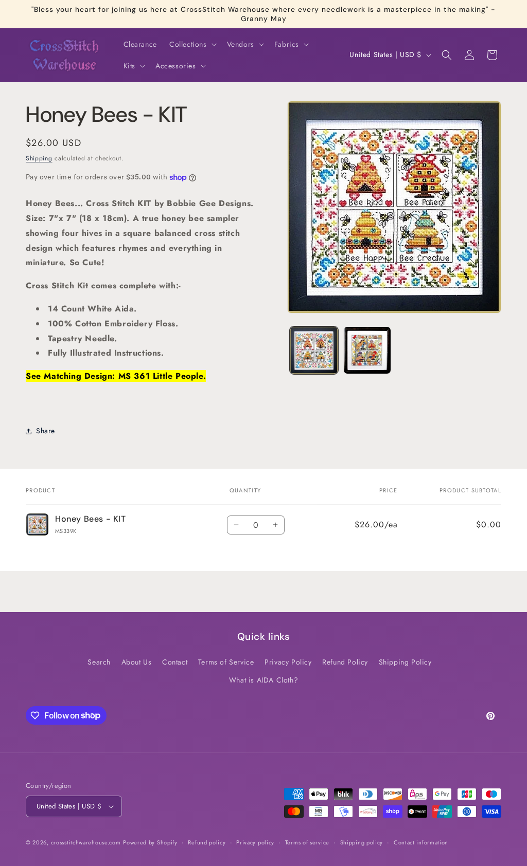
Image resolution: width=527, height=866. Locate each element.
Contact (174, 662)
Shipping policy (361, 842)
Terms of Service (226, 662)
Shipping (39, 158)
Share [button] (45, 431)
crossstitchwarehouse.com (86, 842)
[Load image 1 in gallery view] (314, 350)
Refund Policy (345, 662)
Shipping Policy (405, 662)
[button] (192, 44)
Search (99, 662)
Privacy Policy (288, 662)
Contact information (421, 842)
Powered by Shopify (150, 842)
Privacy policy (255, 842)
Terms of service (307, 842)
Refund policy (206, 842)
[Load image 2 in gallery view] (367, 350)
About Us (136, 662)
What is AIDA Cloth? (263, 680)
